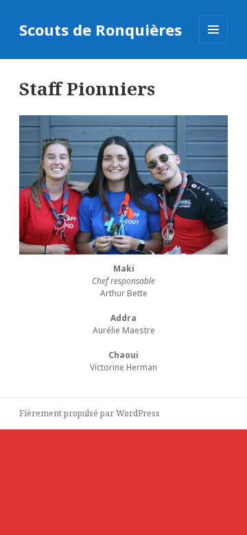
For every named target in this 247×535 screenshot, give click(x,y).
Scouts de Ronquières (100, 29)
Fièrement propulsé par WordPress (89, 413)
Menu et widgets (214, 43)
